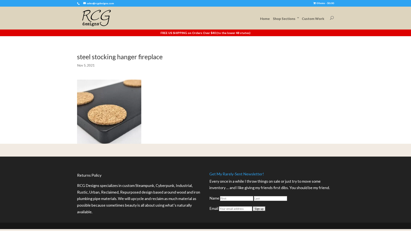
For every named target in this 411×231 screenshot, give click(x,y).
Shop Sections (284, 18)
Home (265, 18)
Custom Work (313, 18)
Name (214, 198)
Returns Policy (89, 175)
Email (213, 208)
